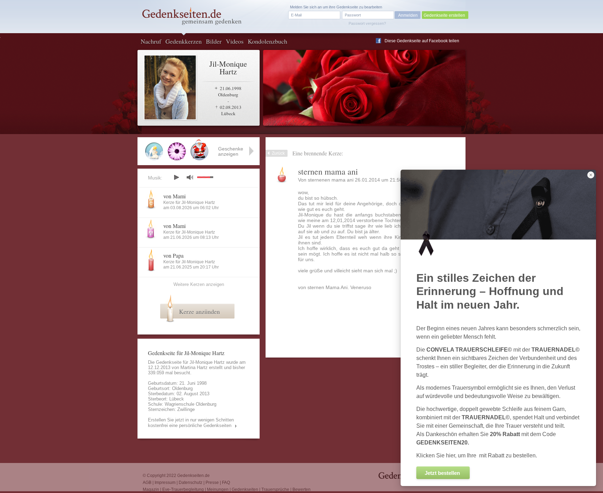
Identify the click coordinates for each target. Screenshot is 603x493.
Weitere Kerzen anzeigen (198, 284)
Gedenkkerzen (183, 41)
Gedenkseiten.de (193, 475)
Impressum (165, 482)
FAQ (226, 482)
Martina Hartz (194, 367)
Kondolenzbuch (267, 41)
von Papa (173, 255)
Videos (235, 41)
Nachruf (151, 41)
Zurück (278, 153)
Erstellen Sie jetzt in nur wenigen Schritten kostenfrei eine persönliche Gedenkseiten (191, 422)
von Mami (174, 196)
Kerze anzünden (199, 311)
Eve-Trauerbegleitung (183, 489)
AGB (147, 482)
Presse (212, 482)
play (176, 177)
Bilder (214, 41)
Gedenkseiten (245, 489)
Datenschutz (190, 482)
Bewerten (301, 489)
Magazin (151, 489)
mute (190, 177)
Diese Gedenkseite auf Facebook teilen (422, 40)
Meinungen (218, 489)
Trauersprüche (275, 489)
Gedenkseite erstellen (444, 15)
